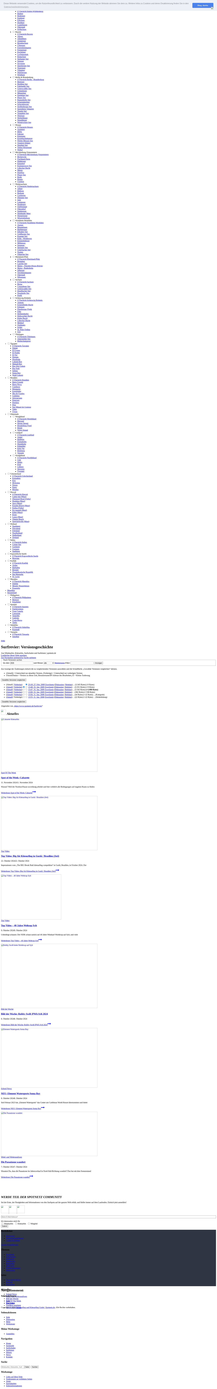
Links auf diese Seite (14, 1377)
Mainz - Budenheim (25, 268)
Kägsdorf (21, 164)
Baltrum (20, 191)
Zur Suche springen (28, 658)
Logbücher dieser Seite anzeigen (14, 655)
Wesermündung (23, 218)
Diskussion (59, 685)
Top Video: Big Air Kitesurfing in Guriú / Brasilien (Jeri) (30, 856)
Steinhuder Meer (24, 213)
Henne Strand (22, 423)
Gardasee (16, 547)
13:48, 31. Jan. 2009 (36, 687)
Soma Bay (16, 373)
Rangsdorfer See (24, 100)
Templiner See (23, 113)
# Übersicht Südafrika (21, 627)
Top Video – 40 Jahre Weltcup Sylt (19, 925)
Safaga (15, 371)
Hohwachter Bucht (24, 316)
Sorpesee (20, 245)
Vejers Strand (22, 430)
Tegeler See (22, 111)
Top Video (5, 851)
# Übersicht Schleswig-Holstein (29, 300)
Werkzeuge (10, 1324)
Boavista (15, 558)
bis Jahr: (6, 663)
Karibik (13, 561)
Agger (19, 437)
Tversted (20, 471)
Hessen (18, 125)
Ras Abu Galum (18, 366)
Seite (8, 1301)
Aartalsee (21, 129)
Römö (19, 428)
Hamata (15, 357)
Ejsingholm (21, 442)
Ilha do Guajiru (18, 393)
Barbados (16, 568)
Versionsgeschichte (13, 1307)
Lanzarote (16, 613)
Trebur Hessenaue (24, 147)
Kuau (14, 515)
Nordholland (17, 533)
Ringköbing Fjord (24, 426)
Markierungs (60, 663)
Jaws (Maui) (17, 503)
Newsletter (10, 1284)
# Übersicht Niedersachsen (28, 186)
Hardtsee (20, 23)
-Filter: (62, 663)
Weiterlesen (16, 793)
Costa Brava (17, 620)
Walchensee (22, 72)
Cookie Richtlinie (13, 1240)
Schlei (19, 327)
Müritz (20, 170)
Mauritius (11, 590)
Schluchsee (21, 29)
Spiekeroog (21, 211)
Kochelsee (21, 52)
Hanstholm (21, 444)
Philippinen (14, 595)
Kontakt (9, 1282)
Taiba (14, 409)
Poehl (19, 295)
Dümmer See (22, 198)
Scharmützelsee (23, 102)
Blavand (20, 421)
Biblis (19, 132)
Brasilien (13, 378)
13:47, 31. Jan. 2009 (36, 690)
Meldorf (20, 323)
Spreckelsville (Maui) (20, 521)
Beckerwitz (21, 157)
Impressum (10, 1236)
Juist (19, 200)
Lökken (20, 467)
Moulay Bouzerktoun (20, 586)
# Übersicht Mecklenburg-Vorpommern (33, 154)
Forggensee (21, 50)
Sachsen (18, 280)
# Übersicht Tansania (20, 634)
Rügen (20, 179)
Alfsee (19, 189)
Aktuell (10, 687)
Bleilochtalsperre (24, 341)
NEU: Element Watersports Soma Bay (20, 1093)
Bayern (18, 32)
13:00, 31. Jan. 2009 (36, 692)
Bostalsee (21, 261)
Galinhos (15, 396)
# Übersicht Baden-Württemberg (30, 11)
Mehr (8, 1322)
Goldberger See (23, 234)
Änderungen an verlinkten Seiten (19, 1379)
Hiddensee (21, 161)
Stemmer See (22, 248)
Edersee (20, 134)
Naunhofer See (23, 293)
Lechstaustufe (22, 54)
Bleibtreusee (22, 229)
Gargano (15, 549)
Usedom (20, 182)
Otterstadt (21, 27)
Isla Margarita (17, 574)
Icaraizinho (16, 391)
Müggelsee (21, 93)
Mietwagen (10, 1270)
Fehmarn (20, 307)
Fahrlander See (23, 86)
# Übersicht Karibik (20, 563)
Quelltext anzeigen (13, 1305)
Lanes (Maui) (17, 517)
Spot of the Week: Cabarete (15, 777)
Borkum (20, 193)
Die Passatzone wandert (13, 1162)
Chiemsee (21, 45)
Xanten (20, 252)
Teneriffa (15, 616)
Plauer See (21, 98)
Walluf (20, 150)
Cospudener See (23, 286)
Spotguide (10, 1254)
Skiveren (20, 469)
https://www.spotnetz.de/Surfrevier (28, 706)
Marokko (14, 579)
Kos (14, 481)
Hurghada (16, 359)
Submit (4, 1226)
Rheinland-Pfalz (21, 257)
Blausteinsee (22, 227)
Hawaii (13, 492)
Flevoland (16, 528)
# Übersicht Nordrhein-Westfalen (30, 223)
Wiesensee (21, 277)
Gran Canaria (17, 611)
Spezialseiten (11, 1383)
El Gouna (16, 350)
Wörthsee (21, 75)
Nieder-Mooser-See (25, 141)
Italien (12, 540)
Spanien (13, 604)
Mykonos (16, 483)
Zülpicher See (22, 254)
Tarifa (14, 622)
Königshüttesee (23, 241)
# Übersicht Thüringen (26, 337)
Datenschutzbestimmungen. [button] (16, 7)
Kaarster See (22, 236)
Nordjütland (20, 455)
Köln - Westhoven (24, 238)
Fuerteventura (17, 609)
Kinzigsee (21, 136)
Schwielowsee (23, 104)
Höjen (19, 462)
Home (8, 1343)
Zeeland (15, 537)
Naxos (14, 485)
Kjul (19, 464)
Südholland (16, 535)
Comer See (16, 544)
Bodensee (21, 16)
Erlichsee (21, 20)
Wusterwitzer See (24, 122)
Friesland (16, 531)
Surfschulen (10, 1257)
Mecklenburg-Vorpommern (26, 152)
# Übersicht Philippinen (21, 597)
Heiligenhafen (23, 314)
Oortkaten (21, 325)
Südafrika (14, 625)
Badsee (20, 14)
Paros (14, 487)
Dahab (15, 348)
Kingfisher (16, 602)
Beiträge (68, 685)
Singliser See (22, 145)
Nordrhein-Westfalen (23, 220)
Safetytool (10, 1266)
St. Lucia (15, 577)
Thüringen (19, 334)
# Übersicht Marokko (20, 581)
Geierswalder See (24, 89)
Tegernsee (21, 68)
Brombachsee (22, 43)
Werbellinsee (22, 118)
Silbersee (20, 270)
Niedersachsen (21, 184)
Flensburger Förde (24, 309)
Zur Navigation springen (10, 658)
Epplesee (20, 18)
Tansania (13, 632)
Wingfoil (34, 1224)
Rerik (19, 177)
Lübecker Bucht (23, 168)
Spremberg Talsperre (25, 109)
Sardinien (16, 551)
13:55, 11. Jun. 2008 (36, 697)
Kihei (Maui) (17, 512)
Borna (19, 284)
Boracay (15, 600)
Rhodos (15, 490)
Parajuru (15, 403)
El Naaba (16, 353)
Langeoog (21, 202)
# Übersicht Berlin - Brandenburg (30, 79)
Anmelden (10, 1334)
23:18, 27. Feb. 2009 (36, 685)
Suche (4, 1362)
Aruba (14, 565)
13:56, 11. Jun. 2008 (36, 695)
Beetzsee (20, 82)
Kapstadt (15, 629)
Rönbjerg (21, 451)
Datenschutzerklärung (14, 1238)
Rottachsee (21, 57)
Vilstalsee (21, 70)
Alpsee (20, 36)
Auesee (20, 225)
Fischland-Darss (23, 159)
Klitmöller (21, 446)
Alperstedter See (23, 339)
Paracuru (15, 400)
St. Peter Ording (23, 330)
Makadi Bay (17, 364)
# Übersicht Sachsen (25, 282)
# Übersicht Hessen (25, 127)
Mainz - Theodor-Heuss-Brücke (30, 266)
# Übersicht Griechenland (22, 476)
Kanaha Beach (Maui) (21, 506)
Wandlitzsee (22, 120)
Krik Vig (20, 448)
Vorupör (20, 453)
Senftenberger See (24, 107)
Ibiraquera (16, 389)
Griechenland (15, 474)
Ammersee (21, 41)
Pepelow (20, 173)
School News (6, 1089)
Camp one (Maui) (19, 497)
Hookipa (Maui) (18, 501)
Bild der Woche (7, 1009)
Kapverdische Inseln (18, 554)
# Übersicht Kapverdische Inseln (25, 556)
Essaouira (16, 588)
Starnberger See (23, 66)
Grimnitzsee (22, 91)
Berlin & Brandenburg (24, 77)
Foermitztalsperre (24, 48)
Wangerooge (22, 216)
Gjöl (19, 460)
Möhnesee (21, 243)
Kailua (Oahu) (18, 508)
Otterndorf (21, 209)
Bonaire (15, 570)
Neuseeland (12, 593)
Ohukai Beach (18, 519)
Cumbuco (16, 387)
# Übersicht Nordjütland (27, 458)
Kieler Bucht (22, 318)
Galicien (15, 618)
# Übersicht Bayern (25, 34)
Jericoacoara (17, 398)
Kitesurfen (22, 1224)
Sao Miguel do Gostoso (21, 407)
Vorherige (18, 685)
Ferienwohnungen (13, 1268)
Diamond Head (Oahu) (21, 499)
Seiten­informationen (14, 1386)
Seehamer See (23, 59)
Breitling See (22, 84)
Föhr (19, 311)
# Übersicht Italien (19, 542)
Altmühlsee (21, 39)
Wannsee (20, 116)
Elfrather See (22, 232)
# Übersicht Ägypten (20, 346)
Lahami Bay (17, 362)
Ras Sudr (16, 368)
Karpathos (16, 478)
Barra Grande (17, 382)
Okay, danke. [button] (202, 5)
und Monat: (38, 663)
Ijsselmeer (16, 526)
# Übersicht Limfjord (25, 435)
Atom (8, 1381)
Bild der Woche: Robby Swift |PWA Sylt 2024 (24, 1014)
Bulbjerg (20, 439)
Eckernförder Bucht (25, 305)
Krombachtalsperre (24, 138)
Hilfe (3, 641)
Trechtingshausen (24, 273)
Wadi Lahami (17, 375)
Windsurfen (8, 1224)
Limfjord (18, 433)
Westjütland (20, 417)
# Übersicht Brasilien (20, 380)
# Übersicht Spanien (20, 607)
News (8, 1355)
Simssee (20, 61)
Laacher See (22, 264)
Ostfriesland (22, 207)
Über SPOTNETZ (13, 1280)
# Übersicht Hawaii (20, 494)
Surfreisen (10, 1259)
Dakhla (15, 584)
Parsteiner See (23, 95)
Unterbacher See (24, 250)
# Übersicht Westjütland (26, 419)
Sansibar (15, 637)
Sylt (18, 332)
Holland (13, 524)
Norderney (21, 204)
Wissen (9, 1352)
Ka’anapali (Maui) (19, 510)
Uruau (14, 412)
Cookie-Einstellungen (9, 1245)
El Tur (14, 355)
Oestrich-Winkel (23, 143)
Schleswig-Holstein (23, 298)
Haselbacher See (24, 291)
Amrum (20, 302)
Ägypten (13, 344)
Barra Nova (17, 384)
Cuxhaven (21, 195)
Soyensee (21, 63)
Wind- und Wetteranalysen (11, 1157)
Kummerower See (24, 166)
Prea (14, 405)
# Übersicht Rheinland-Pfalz (28, 259)
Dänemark (14, 414)
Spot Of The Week (8, 773)
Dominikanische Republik (22, 572)
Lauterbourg (22, 25)
